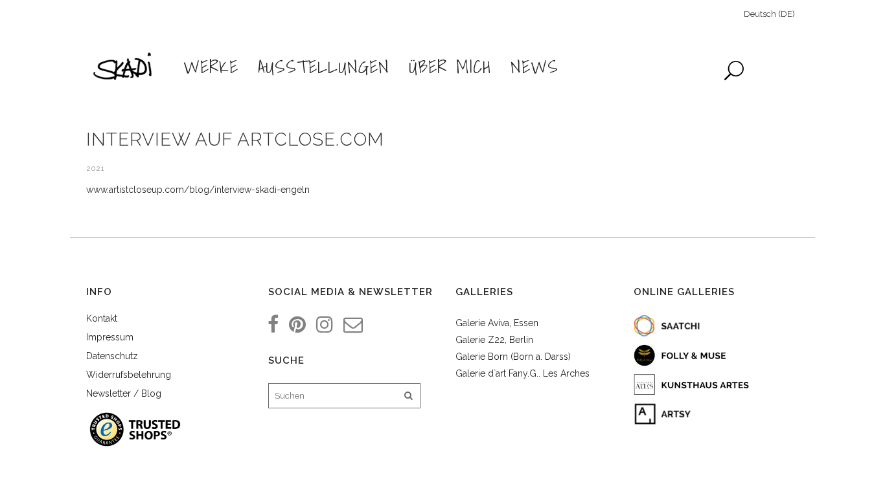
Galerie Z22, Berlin (494, 340)
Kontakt (101, 318)
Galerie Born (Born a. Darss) (513, 356)
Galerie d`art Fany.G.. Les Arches (522, 373)
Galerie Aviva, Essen (496, 323)
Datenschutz (112, 356)
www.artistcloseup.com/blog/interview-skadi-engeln (198, 189)
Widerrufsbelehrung (128, 375)
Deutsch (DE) (769, 14)
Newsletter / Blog (123, 393)
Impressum (109, 337)
